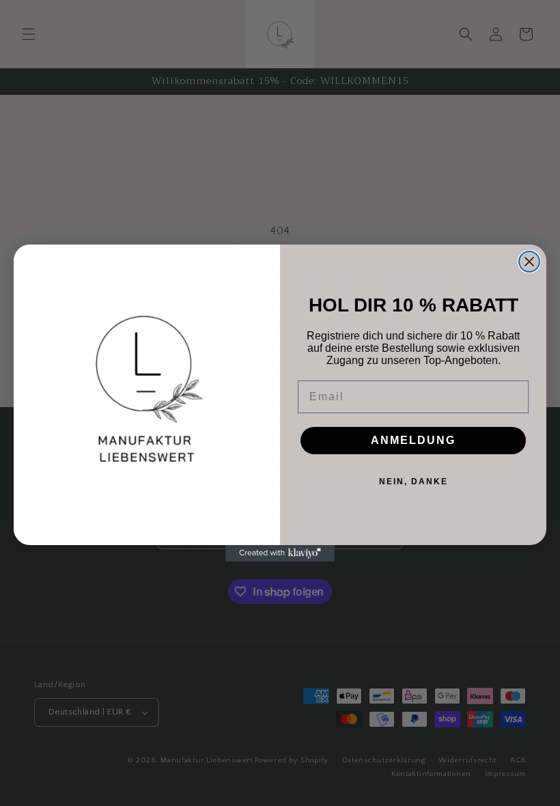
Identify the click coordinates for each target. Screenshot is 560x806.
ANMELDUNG (413, 440)
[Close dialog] (529, 261)
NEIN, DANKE (413, 481)
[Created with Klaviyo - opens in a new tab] (280, 553)
